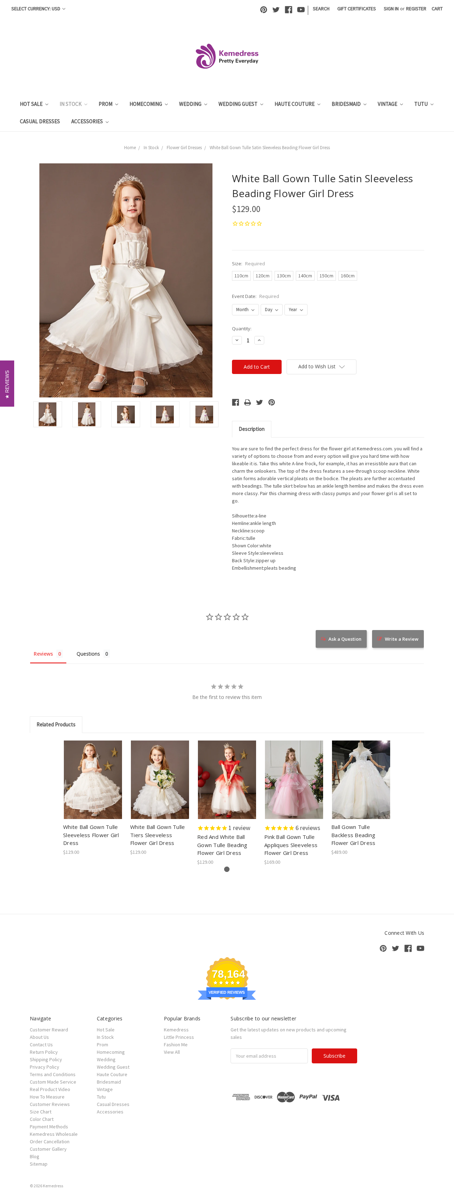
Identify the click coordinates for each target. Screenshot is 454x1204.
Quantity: (241, 328)
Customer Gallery (48, 1149)
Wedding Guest (238, 104)
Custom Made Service (53, 1082)
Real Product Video (50, 1089)
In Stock (71, 104)
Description (252, 428)
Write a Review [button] (402, 639)
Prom (106, 104)
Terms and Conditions (53, 1074)
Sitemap (39, 1164)
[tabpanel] (93, 798)
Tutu (421, 104)
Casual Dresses (40, 121)
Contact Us (41, 1044)
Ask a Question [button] (344, 639)
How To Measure (47, 1097)
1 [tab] (226, 869)
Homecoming (146, 104)
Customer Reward (49, 1029)
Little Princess (179, 1037)
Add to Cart (93, 786)
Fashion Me (176, 1044)
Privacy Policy (44, 1067)
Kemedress (176, 1029)
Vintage (388, 104)
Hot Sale (32, 104)
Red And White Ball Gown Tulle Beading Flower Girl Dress (222, 844)
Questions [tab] (88, 653)
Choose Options (160, 786)
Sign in (391, 8)
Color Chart (42, 1119)
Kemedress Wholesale (54, 1134)
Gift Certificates (356, 8)
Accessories (87, 121)
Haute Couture (295, 104)
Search (321, 8)
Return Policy (44, 1052)
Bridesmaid (347, 104)
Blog (34, 1156)
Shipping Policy (46, 1059)
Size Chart (40, 1111)
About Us (39, 1037)
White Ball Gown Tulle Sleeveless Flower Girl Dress (91, 834)
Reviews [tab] (43, 653)
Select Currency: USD (36, 8)
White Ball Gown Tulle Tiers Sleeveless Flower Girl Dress (157, 834)
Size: (248, 263)
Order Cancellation (50, 1141)
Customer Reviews (50, 1104)
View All (172, 1052)
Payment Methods (49, 1126)
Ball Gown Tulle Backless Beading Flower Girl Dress (353, 834)
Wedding (191, 104)
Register (416, 8)
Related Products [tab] (56, 724)
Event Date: (255, 296)
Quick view (93, 773)
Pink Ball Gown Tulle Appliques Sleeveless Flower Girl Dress (290, 844)
